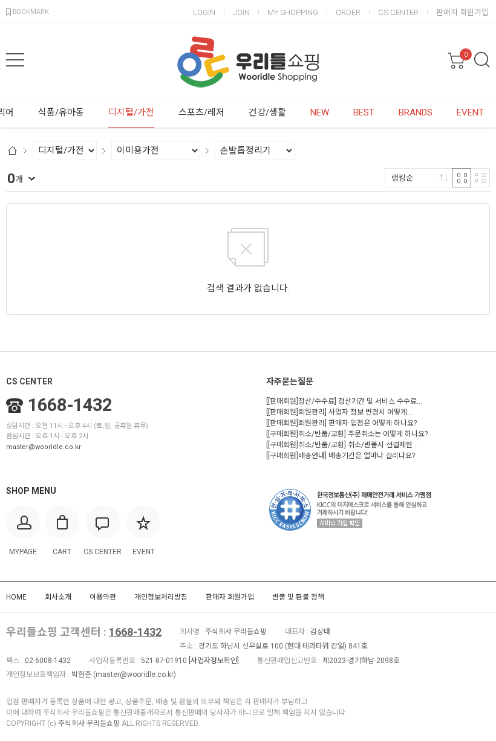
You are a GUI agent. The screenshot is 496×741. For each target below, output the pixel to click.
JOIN (241, 12)
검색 (482, 60)
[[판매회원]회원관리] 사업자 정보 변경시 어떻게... (339, 412)
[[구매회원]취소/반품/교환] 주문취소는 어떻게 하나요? (347, 434)
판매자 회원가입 (462, 12)
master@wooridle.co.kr (43, 447)
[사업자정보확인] (214, 660)
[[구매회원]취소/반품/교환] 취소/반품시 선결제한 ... (343, 445)
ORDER (348, 12)
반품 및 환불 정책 (298, 597)
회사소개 (58, 597)
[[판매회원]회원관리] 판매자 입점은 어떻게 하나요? (341, 423)
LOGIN (204, 12)
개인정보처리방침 (161, 597)
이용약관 (103, 597)
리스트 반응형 (480, 177)
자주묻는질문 (289, 381)
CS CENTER (398, 12)
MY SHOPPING (292, 12)
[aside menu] (15, 59)
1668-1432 (70, 405)
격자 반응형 (461, 177)
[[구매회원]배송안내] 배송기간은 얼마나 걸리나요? (340, 455)
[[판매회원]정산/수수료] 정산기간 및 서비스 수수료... (344, 401)
